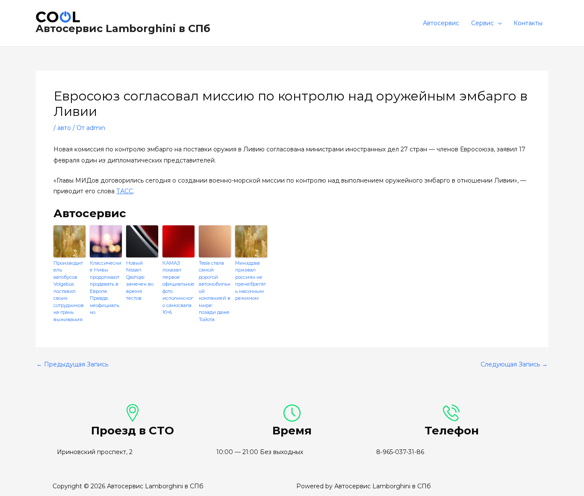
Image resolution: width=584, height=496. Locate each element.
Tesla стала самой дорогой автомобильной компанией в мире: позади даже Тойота (214, 291)
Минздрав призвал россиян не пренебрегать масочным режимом (250, 280)
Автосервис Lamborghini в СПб (122, 28)
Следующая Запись (514, 364)
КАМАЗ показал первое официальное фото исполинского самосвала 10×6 (178, 288)
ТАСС (124, 191)
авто (64, 128)
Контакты (528, 23)
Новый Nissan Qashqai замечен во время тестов (139, 280)
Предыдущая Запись (72, 364)
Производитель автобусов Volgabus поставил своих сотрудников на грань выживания (68, 291)
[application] (497, 23)
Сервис (482, 23)
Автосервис (441, 23)
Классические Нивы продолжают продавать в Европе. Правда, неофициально (105, 288)
